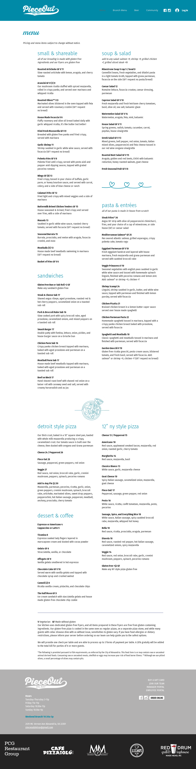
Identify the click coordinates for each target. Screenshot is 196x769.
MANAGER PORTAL (155, 686)
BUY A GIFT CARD (156, 680)
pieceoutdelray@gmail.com (39, 727)
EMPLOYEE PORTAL (155, 690)
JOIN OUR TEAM (156, 683)
